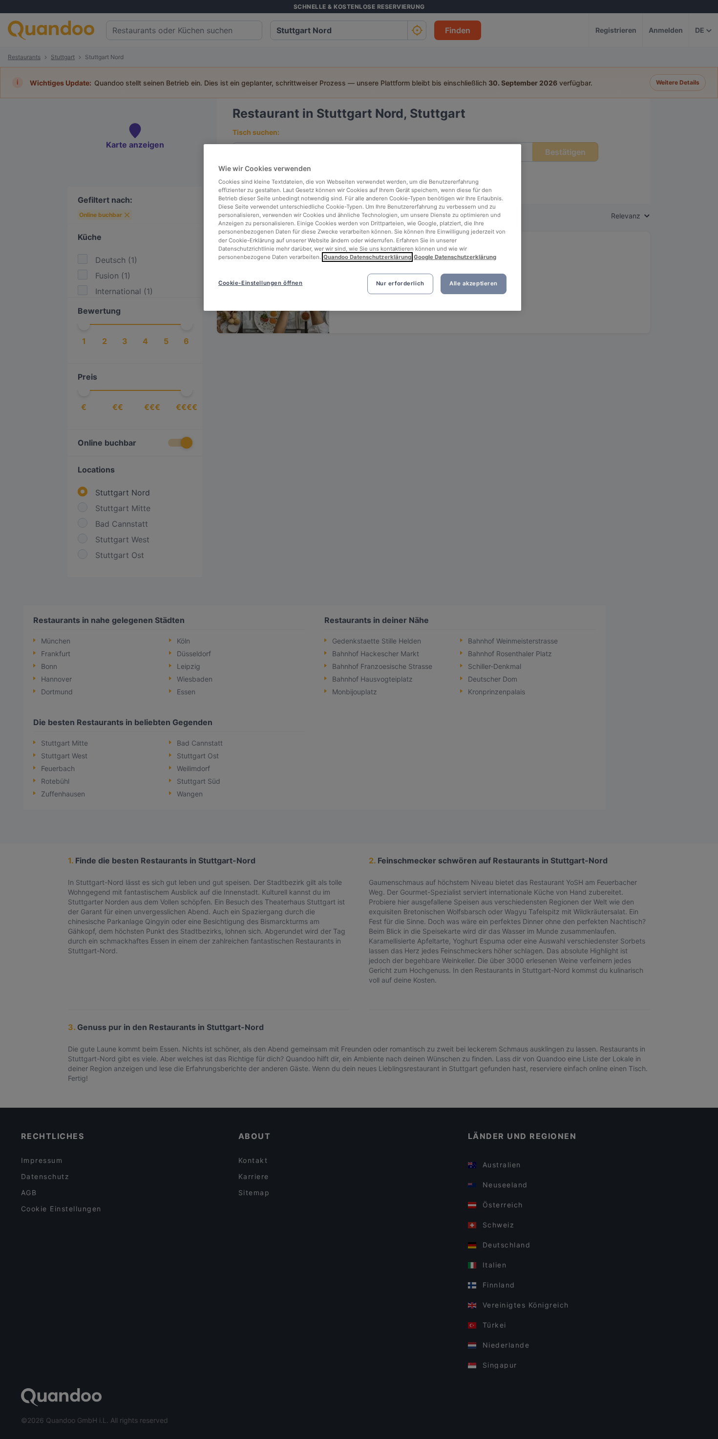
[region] (362, 227)
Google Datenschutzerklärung (455, 257)
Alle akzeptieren (473, 283)
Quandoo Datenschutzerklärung (367, 257)
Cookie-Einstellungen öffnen (260, 282)
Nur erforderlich (400, 283)
